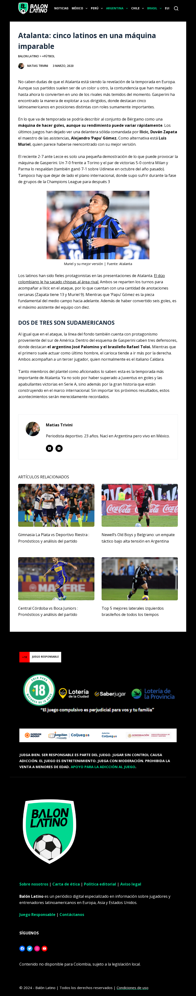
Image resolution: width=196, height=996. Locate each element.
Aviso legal (130, 884)
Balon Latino (28, 56)
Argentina (114, 8)
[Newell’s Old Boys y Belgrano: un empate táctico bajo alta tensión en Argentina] (140, 505)
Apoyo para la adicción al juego (103, 766)
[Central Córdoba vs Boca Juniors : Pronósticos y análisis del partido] (56, 578)
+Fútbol (48, 56)
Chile (135, 8)
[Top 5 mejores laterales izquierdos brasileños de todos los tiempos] (140, 578)
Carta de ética (66, 884)
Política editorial (100, 884)
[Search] (176, 8)
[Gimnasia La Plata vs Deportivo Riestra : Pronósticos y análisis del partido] (56, 505)
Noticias (61, 8)
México (77, 8)
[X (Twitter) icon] (49, 448)
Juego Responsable (37, 914)
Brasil (152, 8)
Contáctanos (72, 914)
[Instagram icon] (59, 448)
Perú (94, 8)
